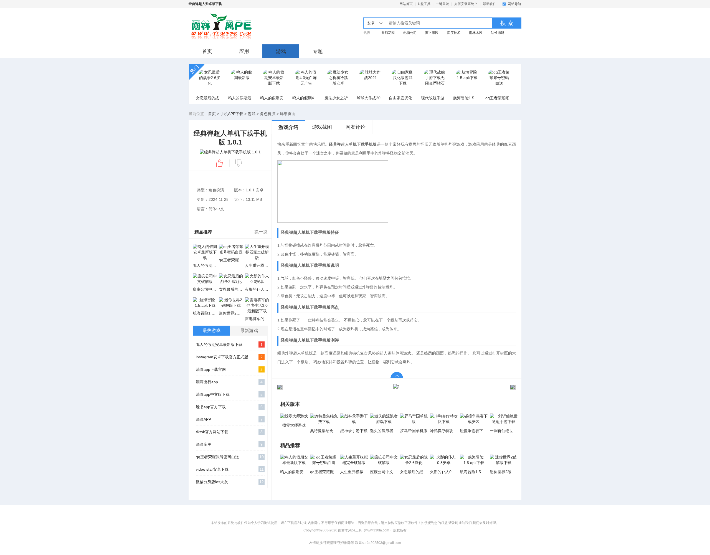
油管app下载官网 (229, 369)
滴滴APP (229, 419)
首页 (207, 51)
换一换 (261, 231)
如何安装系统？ (466, 4)
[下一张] (456, 387)
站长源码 (497, 33)
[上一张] (337, 387)
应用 (244, 51)
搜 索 (506, 23)
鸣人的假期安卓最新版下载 (229, 344)
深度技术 (453, 33)
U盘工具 (424, 4)
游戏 (281, 51)
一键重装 (442, 4)
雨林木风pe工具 (234, 26)
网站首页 (406, 4)
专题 (318, 51)
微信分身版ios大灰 (230, 482)
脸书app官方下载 (229, 407)
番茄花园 (388, 33)
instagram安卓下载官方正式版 (229, 357)
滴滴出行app (229, 382)
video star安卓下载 (230, 469)
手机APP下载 (231, 113)
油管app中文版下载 (229, 394)
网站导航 (514, 4)
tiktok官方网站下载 (229, 432)
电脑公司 (410, 33)
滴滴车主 (229, 444)
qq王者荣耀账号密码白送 (230, 457)
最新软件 (489, 4)
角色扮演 (267, 113)
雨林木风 (475, 33)
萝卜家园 (431, 33)
